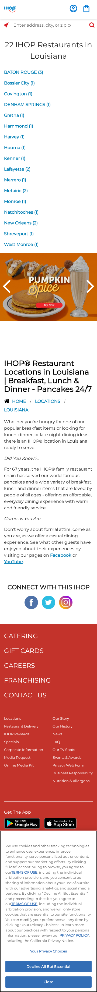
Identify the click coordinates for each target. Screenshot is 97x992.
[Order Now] (86, 8)
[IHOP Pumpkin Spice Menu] (48, 286)
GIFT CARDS (24, 651)
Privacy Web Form (68, 765)
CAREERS (19, 665)
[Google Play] (22, 823)
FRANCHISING (27, 680)
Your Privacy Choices (48, 951)
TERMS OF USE (24, 872)
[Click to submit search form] (90, 25)
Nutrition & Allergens (71, 781)
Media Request (17, 757)
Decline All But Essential (48, 966)
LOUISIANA (16, 409)
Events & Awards (67, 757)
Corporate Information (23, 749)
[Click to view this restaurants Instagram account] (65, 602)
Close (48, 982)
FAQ (56, 742)
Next (90, 286)
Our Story (61, 718)
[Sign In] (73, 8)
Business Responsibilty (73, 773)
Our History (62, 726)
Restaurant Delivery (21, 726)
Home (19, 401)
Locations (48, 401)
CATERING (21, 636)
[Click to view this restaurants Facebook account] (31, 602)
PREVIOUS (6, 286)
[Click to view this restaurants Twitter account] (48, 602)
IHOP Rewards (16, 734)
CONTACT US (25, 695)
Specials (11, 742)
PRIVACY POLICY (74, 935)
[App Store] (60, 823)
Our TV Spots (64, 749)
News (57, 734)
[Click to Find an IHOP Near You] (6, 25)
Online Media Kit (19, 765)
